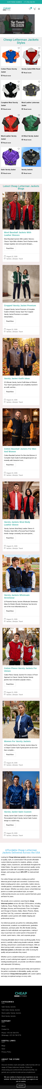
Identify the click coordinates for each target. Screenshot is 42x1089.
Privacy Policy (6, 1052)
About (3, 1026)
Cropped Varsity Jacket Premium (20, 305)
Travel (21, 259)
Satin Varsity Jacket (8, 169)
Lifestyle (15, 259)
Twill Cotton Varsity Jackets (11, 1010)
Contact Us (5, 1029)
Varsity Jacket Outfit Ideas (17, 378)
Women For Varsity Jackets (17, 741)
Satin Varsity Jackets (9, 1007)
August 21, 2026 (12, 546)
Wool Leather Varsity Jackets (11, 1013)
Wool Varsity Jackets (9, 1016)
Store (3, 1049)
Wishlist (31, 7)
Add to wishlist (18, 48)
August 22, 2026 (12, 256)
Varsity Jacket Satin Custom (18, 812)
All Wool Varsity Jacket (30, 136)
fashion (9, 259)
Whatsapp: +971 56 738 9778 (11, 1035)
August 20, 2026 (12, 763)
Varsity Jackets (27, 169)
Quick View (18, 55)
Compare (18, 52)
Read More (10, 248)
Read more (7, 75)
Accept (21, 1085)
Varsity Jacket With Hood (31, 69)
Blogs (3, 1046)
